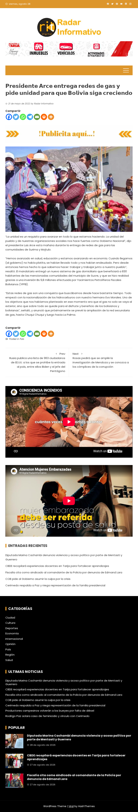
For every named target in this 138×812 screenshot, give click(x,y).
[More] (51, 117)
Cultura (10, 623)
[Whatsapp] (23, 117)
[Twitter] (16, 117)
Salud (9, 660)
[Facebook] (9, 117)
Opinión (10, 644)
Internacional (14, 639)
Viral (71, 806)
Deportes (11, 628)
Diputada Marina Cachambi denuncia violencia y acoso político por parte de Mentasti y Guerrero (63, 682)
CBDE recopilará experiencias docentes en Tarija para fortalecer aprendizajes (57, 566)
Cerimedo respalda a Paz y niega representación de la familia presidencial (55, 585)
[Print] (44, 117)
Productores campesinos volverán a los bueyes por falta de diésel (49, 710)
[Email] (37, 117)
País (22, 338)
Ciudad (10, 617)
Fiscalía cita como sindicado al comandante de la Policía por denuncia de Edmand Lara (63, 572)
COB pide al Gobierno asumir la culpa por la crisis (37, 579)
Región (10, 655)
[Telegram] (30, 117)
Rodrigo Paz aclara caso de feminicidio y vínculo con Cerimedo (47, 716)
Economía (12, 633)
